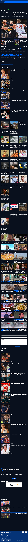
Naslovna (2, 534)
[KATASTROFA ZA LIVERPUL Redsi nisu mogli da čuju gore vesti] (5, 509)
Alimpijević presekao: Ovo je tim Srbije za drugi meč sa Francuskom (18, 404)
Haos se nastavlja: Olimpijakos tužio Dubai (18, 352)
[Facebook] (22, 532)
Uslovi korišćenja (25, 534)
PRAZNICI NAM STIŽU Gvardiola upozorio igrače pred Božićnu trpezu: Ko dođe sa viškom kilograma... (18, 501)
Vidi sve (14, 478)
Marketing (24, 535)
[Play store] (3, 540)
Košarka (3, 10)
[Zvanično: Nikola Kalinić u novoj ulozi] (5, 388)
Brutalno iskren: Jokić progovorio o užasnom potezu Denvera (18, 101)
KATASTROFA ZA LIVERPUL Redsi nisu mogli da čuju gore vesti (18, 507)
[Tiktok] (26, 532)
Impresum (24, 536)
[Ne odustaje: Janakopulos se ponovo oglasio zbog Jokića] (5, 428)
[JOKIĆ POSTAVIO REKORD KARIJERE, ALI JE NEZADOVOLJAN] (3, 42)
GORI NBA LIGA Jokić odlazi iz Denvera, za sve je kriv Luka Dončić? (19, 111)
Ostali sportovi (8, 537)
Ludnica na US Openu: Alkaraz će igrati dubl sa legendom (10, 469)
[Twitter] (25, 532)
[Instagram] (23, 532)
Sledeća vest (25, 46)
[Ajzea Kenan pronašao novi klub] (5, 439)
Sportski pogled (8, 536)
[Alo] (1, 0)
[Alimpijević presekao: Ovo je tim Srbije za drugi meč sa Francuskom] (5, 408)
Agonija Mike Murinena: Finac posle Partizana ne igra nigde (19, 414)
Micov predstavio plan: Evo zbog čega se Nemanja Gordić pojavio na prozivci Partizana (19, 374)
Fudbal (1, 536)
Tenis (7, 534)
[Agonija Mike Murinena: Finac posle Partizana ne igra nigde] (5, 418)
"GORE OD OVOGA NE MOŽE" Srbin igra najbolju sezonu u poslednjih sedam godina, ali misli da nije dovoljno (18, 513)
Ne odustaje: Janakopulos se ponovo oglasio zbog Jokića (18, 70)
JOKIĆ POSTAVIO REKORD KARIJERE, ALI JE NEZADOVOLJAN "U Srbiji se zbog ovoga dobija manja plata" (10, 41)
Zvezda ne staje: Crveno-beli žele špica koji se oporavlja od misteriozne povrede (11, 474)
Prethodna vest (3, 46)
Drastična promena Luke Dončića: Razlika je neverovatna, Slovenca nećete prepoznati (18, 445)
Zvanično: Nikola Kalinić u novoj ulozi (17, 383)
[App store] (8, 540)
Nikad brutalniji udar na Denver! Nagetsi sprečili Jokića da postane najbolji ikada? (18, 90)
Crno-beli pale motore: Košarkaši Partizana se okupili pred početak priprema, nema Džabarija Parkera (19, 394)
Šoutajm (7, 535)
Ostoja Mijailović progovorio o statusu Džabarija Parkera (17, 363)
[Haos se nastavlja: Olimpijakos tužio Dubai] (5, 357)
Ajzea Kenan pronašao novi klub (16, 434)
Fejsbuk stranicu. (15, 63)
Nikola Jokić (21, 48)
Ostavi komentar (18, 346)
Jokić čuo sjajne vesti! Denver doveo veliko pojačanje (18, 80)
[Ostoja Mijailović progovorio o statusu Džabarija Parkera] (5, 367)
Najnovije (2, 535)
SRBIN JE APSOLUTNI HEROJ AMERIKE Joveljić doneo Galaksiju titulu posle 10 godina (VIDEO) (23, 40)
